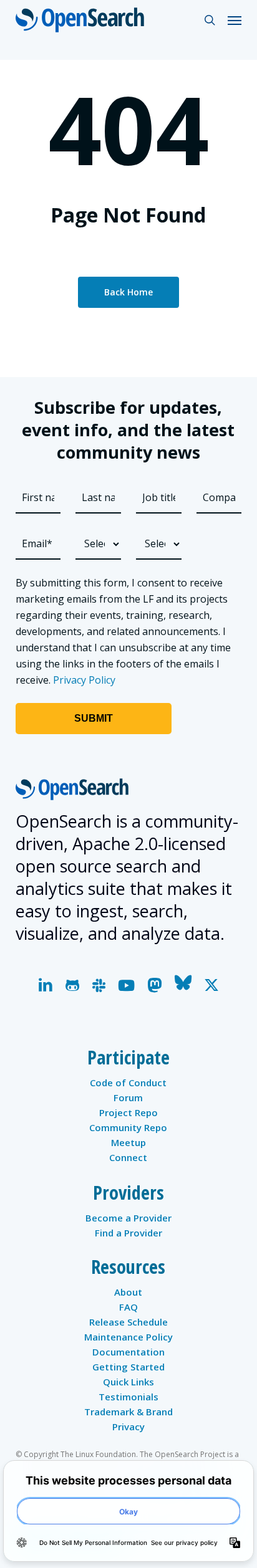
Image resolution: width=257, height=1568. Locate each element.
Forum (128, 1097)
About (128, 1292)
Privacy (128, 1426)
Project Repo (128, 1112)
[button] (234, 20)
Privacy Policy (84, 680)
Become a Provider (128, 1218)
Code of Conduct (128, 1082)
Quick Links (128, 1381)
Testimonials (128, 1396)
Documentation (128, 1352)
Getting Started (128, 1366)
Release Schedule (128, 1322)
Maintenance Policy (128, 1337)
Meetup (128, 1142)
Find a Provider (128, 1232)
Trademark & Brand (128, 1411)
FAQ (128, 1307)
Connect (128, 1157)
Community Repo (128, 1127)
